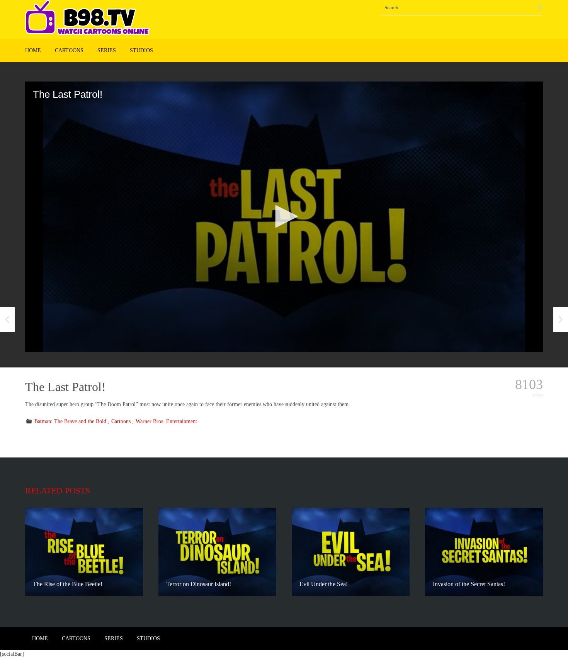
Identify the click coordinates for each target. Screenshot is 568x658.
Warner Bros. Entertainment (166, 421)
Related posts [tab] (57, 490)
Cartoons (69, 50)
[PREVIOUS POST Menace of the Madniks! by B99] (7, 319)
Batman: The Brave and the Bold (70, 421)
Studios (141, 50)
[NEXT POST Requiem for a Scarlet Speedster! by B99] (560, 319)
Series (106, 50)
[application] (284, 217)
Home (33, 50)
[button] (284, 216)
